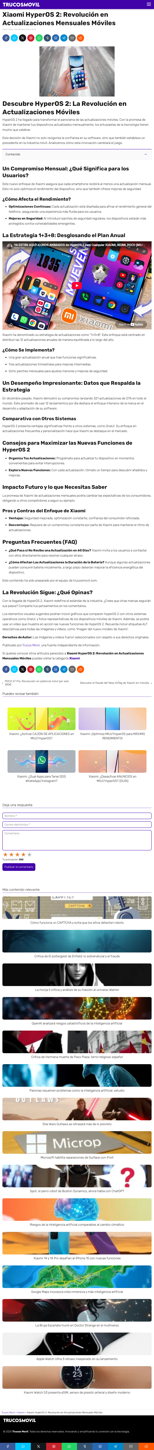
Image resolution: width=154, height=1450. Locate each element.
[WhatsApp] (39, 38)
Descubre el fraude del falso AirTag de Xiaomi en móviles (114, 683)
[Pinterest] (30, 38)
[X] (22, 38)
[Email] (72, 38)
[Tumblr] (47, 38)
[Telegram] (64, 38)
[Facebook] (6, 38)
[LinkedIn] (55, 38)
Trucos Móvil (31, 645)
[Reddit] (80, 38)
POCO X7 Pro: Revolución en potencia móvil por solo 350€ (37, 683)
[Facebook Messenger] (14, 38)
